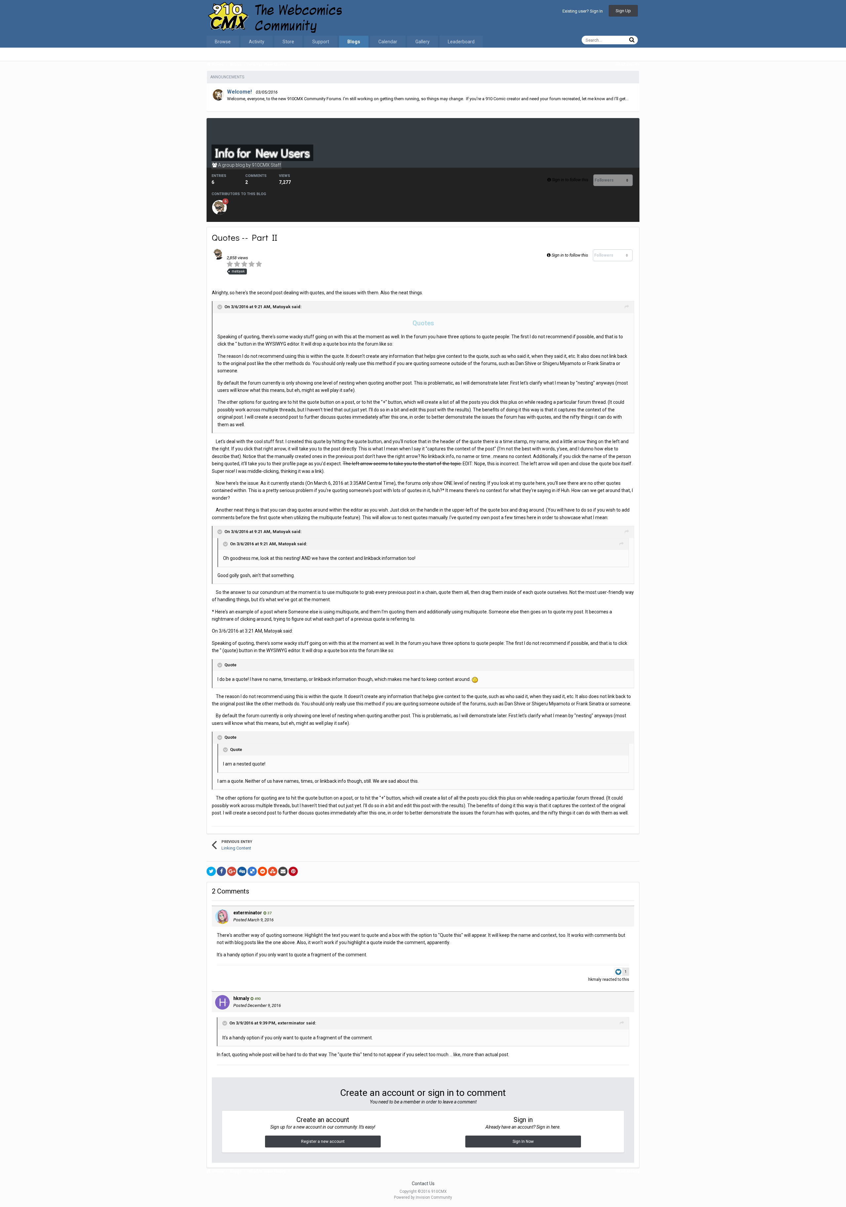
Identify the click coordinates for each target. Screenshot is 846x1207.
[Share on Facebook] (221, 871)
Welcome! (239, 92)
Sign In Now (523, 1141)
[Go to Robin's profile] (218, 95)
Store (288, 41)
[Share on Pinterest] (293, 871)
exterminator (247, 912)
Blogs (353, 41)
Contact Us (423, 1183)
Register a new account (323, 1141)
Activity (256, 41)
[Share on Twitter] (211, 871)
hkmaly (594, 979)
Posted (253, 919)
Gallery (422, 41)
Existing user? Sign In (582, 11)
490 (256, 999)
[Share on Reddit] (262, 871)
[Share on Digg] (242, 871)
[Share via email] (283, 871)
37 (268, 913)
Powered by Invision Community (423, 1197)
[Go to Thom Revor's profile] (219, 207)
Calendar (387, 41)
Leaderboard (461, 41)
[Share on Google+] (231, 871)
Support (320, 41)
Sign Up (623, 10)
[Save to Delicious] (252, 871)
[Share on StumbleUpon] (272, 871)
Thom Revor (268, 251)
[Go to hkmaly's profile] (222, 1002)
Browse (223, 41)
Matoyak (281, 306)
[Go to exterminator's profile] (222, 916)
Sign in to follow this (570, 179)
